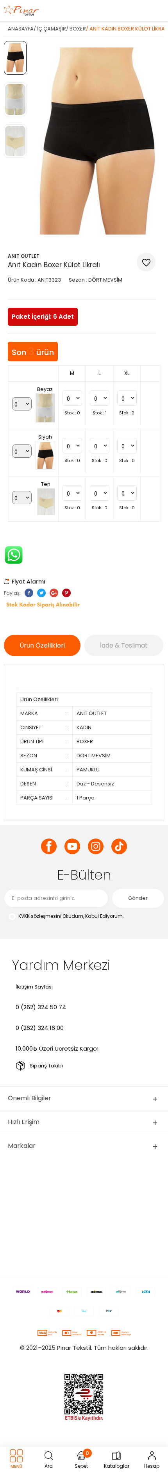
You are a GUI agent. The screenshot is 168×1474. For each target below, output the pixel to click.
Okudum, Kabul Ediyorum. (71, 916)
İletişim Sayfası (34, 986)
